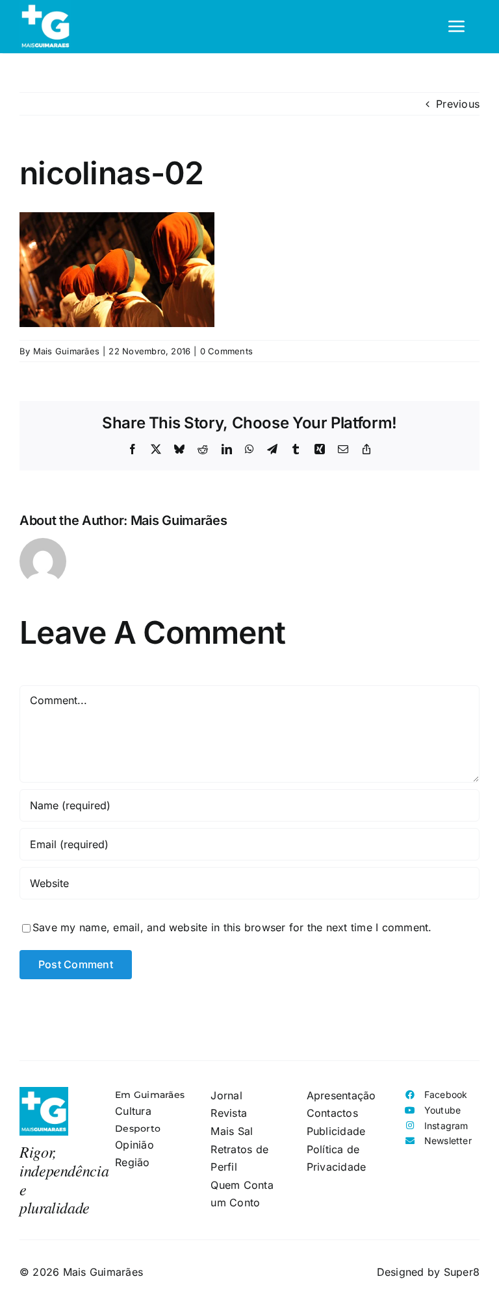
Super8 (462, 1271)
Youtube (442, 1110)
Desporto (137, 1128)
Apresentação (341, 1095)
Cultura (133, 1110)
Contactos (332, 1112)
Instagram (446, 1125)
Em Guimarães (150, 1095)
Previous (458, 103)
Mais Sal (232, 1131)
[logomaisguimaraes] (43, 1092)
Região (132, 1162)
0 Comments (226, 351)
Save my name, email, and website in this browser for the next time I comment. (231, 927)
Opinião (134, 1144)
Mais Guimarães (66, 351)
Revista (229, 1112)
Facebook (446, 1094)
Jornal (226, 1095)
